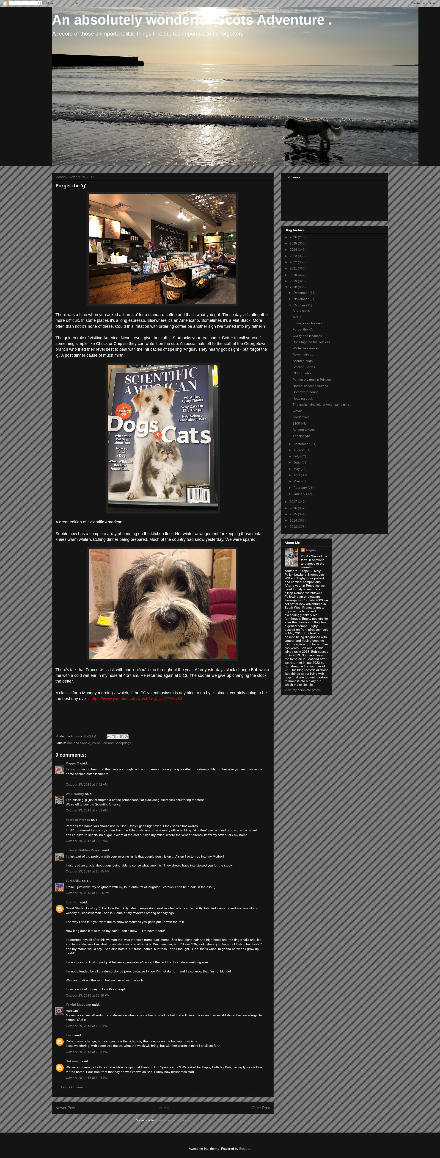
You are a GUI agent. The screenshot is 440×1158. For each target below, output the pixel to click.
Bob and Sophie (78, 743)
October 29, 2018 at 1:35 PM (87, 1026)
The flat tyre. (302, 436)
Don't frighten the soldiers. (312, 342)
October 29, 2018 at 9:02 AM (87, 841)
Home (164, 1108)
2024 (294, 249)
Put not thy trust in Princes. (312, 379)
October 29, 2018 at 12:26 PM (88, 893)
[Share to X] (117, 736)
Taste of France (78, 820)
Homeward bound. (306, 392)
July (297, 456)
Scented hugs (303, 361)
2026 (294, 237)
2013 (294, 526)
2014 (294, 520)
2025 (294, 243)
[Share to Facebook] (122, 736)
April (297, 475)
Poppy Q (72, 763)
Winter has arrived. (306, 348)
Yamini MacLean (78, 1004)
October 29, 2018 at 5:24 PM (87, 1078)
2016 (294, 508)
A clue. (297, 317)
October (300, 305)
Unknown (73, 1061)
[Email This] (109, 736)
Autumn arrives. (304, 429)
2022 (294, 262)
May (297, 469)
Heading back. (303, 398)
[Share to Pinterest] (126, 736)
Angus (310, 550)
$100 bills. (300, 423)
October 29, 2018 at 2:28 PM (87, 1052)
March (299, 481)
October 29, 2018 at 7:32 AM (87, 784)
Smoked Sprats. (304, 367)
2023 (294, 256)
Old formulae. (302, 373)
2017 (294, 501)
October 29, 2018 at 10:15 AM (88, 871)
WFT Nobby (75, 794)
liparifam (72, 902)
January (300, 494)
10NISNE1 (73, 881)
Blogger (244, 1148)
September (302, 444)
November (302, 299)
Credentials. (301, 417)
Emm (69, 1035)
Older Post (261, 1108)
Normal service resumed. (311, 386)
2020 (294, 275)
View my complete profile (303, 690)
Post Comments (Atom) (173, 1120)
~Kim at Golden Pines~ (83, 850)
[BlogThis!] (113, 736)
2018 (294, 287)
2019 (294, 281)
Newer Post (65, 1108)
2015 (294, 514)
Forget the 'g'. (303, 329)
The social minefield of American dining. (321, 404)
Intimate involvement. (308, 323)
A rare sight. (301, 310)
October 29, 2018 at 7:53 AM (87, 810)
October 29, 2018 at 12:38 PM (88, 995)
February (301, 487)
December (302, 292)
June (298, 462)
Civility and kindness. (308, 336)
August (299, 450)
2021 (294, 268)
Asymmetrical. (303, 354)
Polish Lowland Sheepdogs (111, 743)
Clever (297, 411)
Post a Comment (73, 1087)
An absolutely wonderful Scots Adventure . (192, 20)
